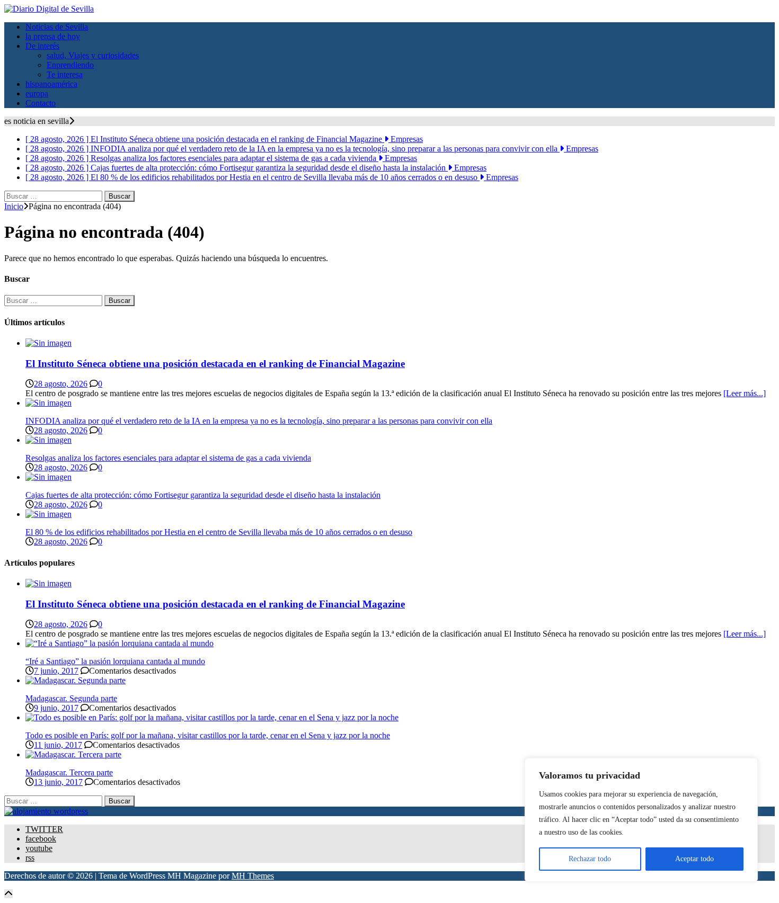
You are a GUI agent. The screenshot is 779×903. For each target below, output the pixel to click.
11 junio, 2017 (58, 744)
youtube (38, 848)
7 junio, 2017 (56, 670)
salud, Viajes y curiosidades (93, 55)
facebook (40, 838)
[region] (641, 820)
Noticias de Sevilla (56, 26)
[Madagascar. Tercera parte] (73, 754)
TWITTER (44, 829)
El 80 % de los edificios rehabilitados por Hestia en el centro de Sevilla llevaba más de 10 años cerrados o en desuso (218, 532)
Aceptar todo (694, 859)
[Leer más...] (744, 393)
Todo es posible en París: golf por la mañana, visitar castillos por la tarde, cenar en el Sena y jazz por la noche (207, 735)
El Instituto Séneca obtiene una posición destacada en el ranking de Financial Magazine (215, 363)
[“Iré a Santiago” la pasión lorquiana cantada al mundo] (119, 643)
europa (36, 93)
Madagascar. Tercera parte (69, 772)
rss (29, 857)
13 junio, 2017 (58, 781)
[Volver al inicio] (8, 893)
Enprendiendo (70, 64)
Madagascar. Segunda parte (71, 698)
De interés (42, 45)
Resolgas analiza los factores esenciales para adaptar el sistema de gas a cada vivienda (168, 457)
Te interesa (65, 74)
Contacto (40, 103)
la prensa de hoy (52, 36)
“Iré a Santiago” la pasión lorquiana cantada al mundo (115, 661)
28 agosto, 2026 (60, 383)
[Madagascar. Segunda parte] (75, 680)
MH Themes (253, 875)
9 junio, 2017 (56, 707)
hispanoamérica (51, 83)
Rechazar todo (590, 859)
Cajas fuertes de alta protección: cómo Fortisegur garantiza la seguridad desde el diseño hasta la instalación (202, 494)
